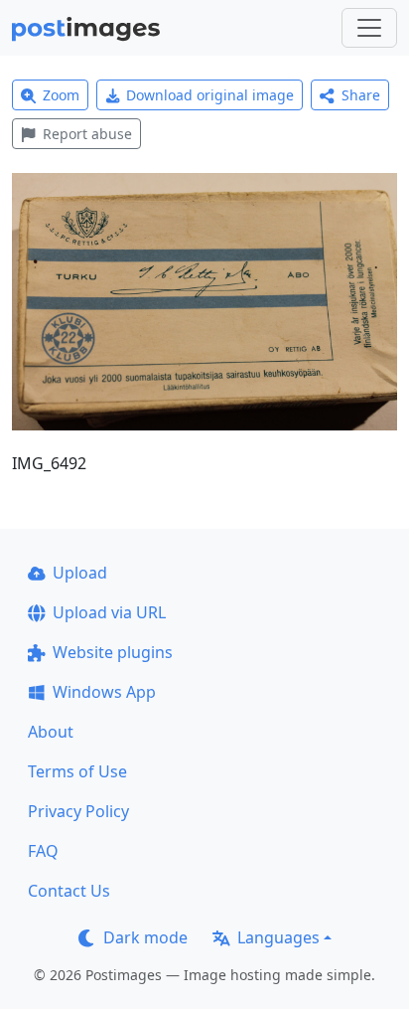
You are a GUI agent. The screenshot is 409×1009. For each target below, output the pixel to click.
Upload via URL (109, 612)
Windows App (104, 692)
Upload (80, 573)
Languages (278, 937)
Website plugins (113, 652)
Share (360, 94)
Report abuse (87, 133)
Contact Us (69, 891)
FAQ (43, 851)
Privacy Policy (78, 811)
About (50, 732)
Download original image (210, 94)
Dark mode (145, 937)
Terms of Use (77, 771)
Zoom (61, 94)
